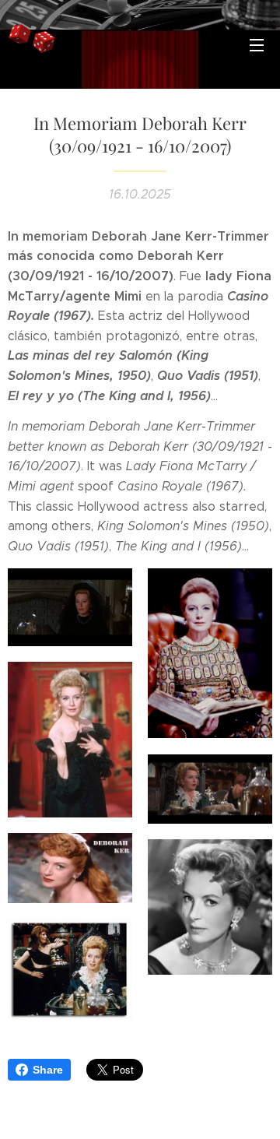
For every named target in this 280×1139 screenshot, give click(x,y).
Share (48, 1069)
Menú (256, 44)
